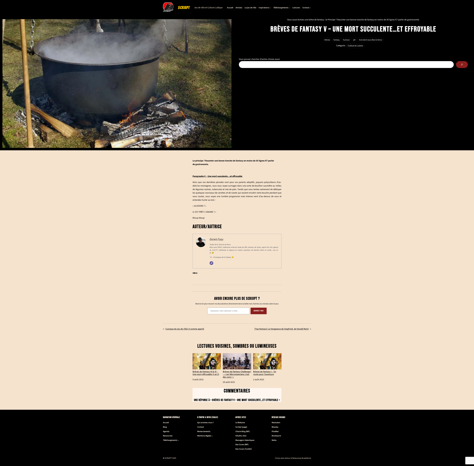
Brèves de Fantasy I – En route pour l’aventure (264, 373)
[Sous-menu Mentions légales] (212, 436)
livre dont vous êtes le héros (370, 40)
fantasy (337, 40)
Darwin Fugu (216, 239)
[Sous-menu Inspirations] (270, 7)
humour (346, 40)
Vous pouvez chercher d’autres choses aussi (259, 59)
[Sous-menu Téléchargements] (289, 7)
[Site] (211, 263)
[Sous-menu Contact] (310, 7)
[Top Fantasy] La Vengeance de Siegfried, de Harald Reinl (281, 328)
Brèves (327, 40)
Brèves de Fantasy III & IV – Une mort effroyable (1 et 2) (206, 373)
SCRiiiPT (184, 8)
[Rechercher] (462, 64)
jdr (354, 40)
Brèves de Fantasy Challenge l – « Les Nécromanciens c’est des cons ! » (237, 374)
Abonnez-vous (259, 311)
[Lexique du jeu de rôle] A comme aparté (184, 328)
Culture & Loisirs (355, 45)
